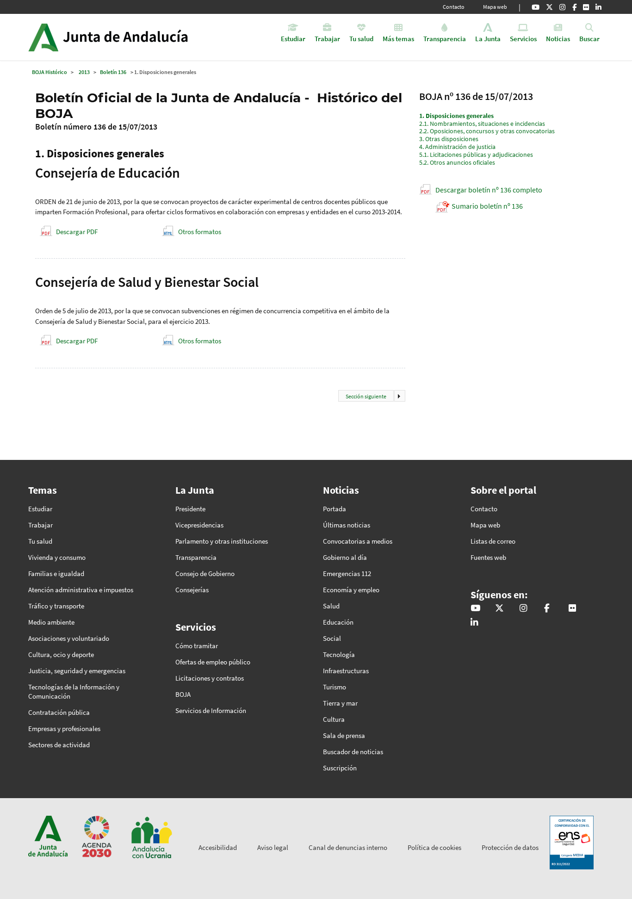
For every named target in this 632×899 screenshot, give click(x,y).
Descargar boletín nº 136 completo (488, 189)
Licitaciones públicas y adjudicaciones (476, 154)
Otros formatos (199, 231)
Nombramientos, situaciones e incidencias (482, 123)
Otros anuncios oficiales (457, 162)
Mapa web (495, 6)
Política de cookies (434, 847)
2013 (84, 71)
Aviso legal (272, 847)
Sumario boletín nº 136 (487, 206)
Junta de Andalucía (43, 37)
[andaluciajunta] (549, 7)
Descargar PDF (77, 231)
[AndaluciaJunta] (574, 7)
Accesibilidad (217, 847)
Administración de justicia (457, 147)
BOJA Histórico (49, 71)
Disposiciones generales (456, 116)
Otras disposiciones (448, 139)
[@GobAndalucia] (535, 7)
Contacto (454, 6)
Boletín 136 (113, 71)
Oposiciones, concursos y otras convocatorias (487, 131)
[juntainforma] (586, 7)
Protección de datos (510, 847)
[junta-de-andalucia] (598, 7)
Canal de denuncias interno (348, 847)
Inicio (134, 37)
